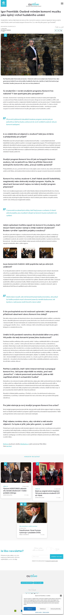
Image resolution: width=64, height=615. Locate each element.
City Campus (3, 30)
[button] (61, 595)
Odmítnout (43, 609)
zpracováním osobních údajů (52, 560)
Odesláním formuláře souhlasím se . (45, 560)
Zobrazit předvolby (56, 609)
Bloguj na (38, 582)
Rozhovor (6, 444)
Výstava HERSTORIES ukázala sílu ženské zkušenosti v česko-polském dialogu (15, 490)
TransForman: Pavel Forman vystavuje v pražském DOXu (30, 531)
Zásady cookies (38, 612)
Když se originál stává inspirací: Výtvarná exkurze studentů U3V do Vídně (47, 493)
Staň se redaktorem (27, 582)
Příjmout (30, 609)
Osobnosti (8, 30)
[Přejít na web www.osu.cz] (3, 3)
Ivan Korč (8, 446)
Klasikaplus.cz (24, 444)
